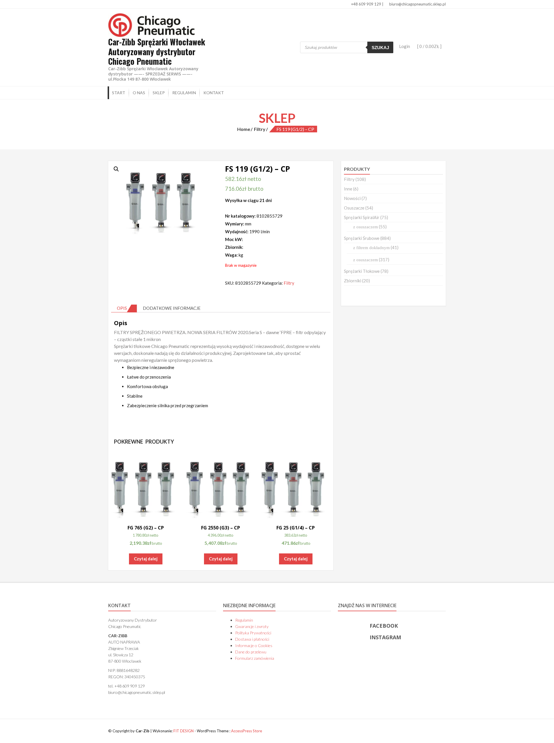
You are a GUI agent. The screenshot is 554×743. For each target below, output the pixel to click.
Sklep (159, 92)
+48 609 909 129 (365, 4)
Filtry (259, 129)
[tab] (124, 308)
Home (243, 129)
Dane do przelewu (250, 651)
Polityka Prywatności (253, 632)
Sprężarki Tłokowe (362, 271)
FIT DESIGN (183, 731)
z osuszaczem (365, 227)
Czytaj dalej (146, 558)
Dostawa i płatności (252, 639)
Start (118, 92)
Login (404, 46)
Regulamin (184, 92)
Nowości (352, 198)
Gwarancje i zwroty (252, 626)
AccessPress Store (246, 731)
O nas (139, 92)
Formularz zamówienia (254, 658)
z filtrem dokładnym (371, 247)
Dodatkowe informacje (172, 308)
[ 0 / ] (428, 46)
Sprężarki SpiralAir (361, 217)
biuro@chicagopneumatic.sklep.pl (417, 4)
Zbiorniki (352, 280)
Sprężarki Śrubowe (361, 238)
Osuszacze (354, 207)
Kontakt (213, 92)
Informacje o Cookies (253, 645)
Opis (122, 308)
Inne (348, 188)
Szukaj (380, 47)
